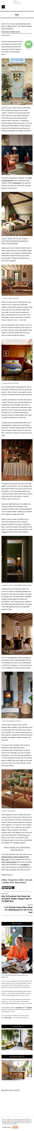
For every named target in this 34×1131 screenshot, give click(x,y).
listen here (17, 183)
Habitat (21, 880)
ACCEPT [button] (15, 1127)
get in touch (8, 1017)
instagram (24, 864)
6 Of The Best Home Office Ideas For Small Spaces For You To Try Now (18, 908)
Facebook (29, 1007)
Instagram (19, 1007)
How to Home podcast (9, 862)
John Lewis (28, 880)
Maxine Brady (6, 35)
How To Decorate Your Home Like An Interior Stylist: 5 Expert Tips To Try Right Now (16, 897)
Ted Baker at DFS (8, 882)
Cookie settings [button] (6, 1127)
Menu (17, 14)
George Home (12, 880)
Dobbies (4, 880)
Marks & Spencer (20, 882)
